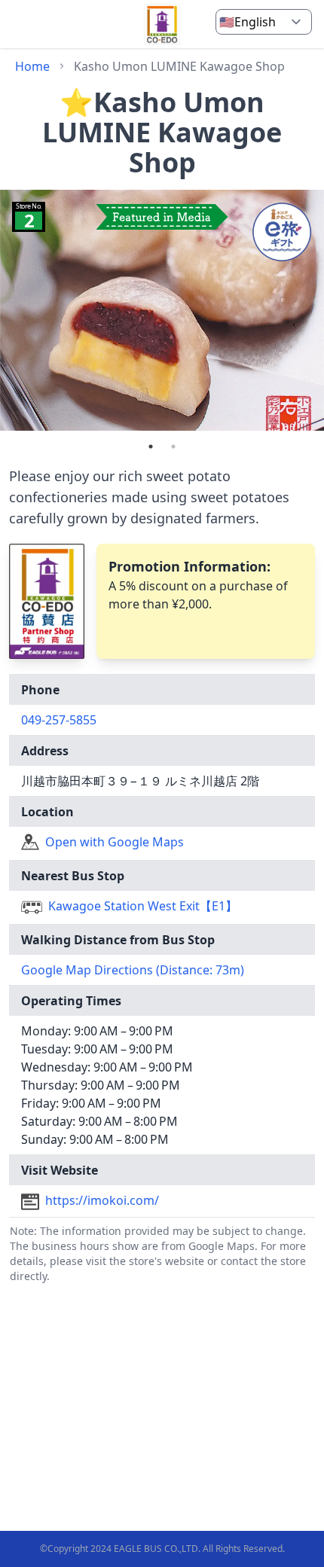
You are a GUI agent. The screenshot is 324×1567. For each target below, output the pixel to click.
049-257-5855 (58, 720)
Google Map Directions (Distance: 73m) (132, 970)
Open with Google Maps (114, 842)
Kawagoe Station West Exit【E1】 (142, 906)
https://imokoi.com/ (102, 1200)
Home (32, 66)
